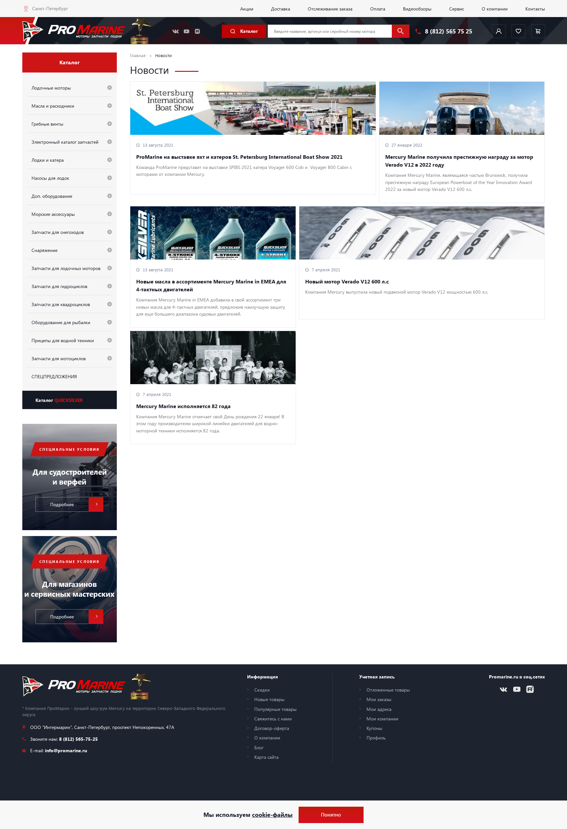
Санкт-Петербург (50, 8)
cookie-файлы (272, 815)
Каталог (59, 400)
